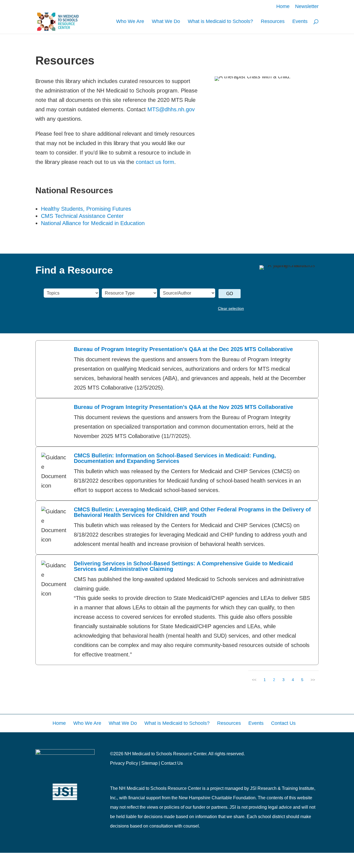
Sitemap (149, 763)
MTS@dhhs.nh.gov (171, 109)
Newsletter (307, 6)
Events (300, 21)
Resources (273, 21)
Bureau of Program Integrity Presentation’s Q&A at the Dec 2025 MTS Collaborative (183, 349)
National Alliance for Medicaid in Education (93, 223)
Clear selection (231, 308)
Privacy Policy (124, 763)
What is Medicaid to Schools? (220, 21)
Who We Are (130, 21)
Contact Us (172, 763)
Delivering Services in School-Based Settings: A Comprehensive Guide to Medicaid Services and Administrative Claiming (183, 566)
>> (313, 679)
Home (283, 6)
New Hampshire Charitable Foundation (217, 797)
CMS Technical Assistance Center (82, 216)
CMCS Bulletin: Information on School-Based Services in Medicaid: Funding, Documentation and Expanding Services (175, 458)
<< (254, 679)
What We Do (166, 21)
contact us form (155, 162)
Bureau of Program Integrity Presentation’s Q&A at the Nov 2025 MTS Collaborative (183, 407)
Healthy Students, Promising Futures (86, 209)
